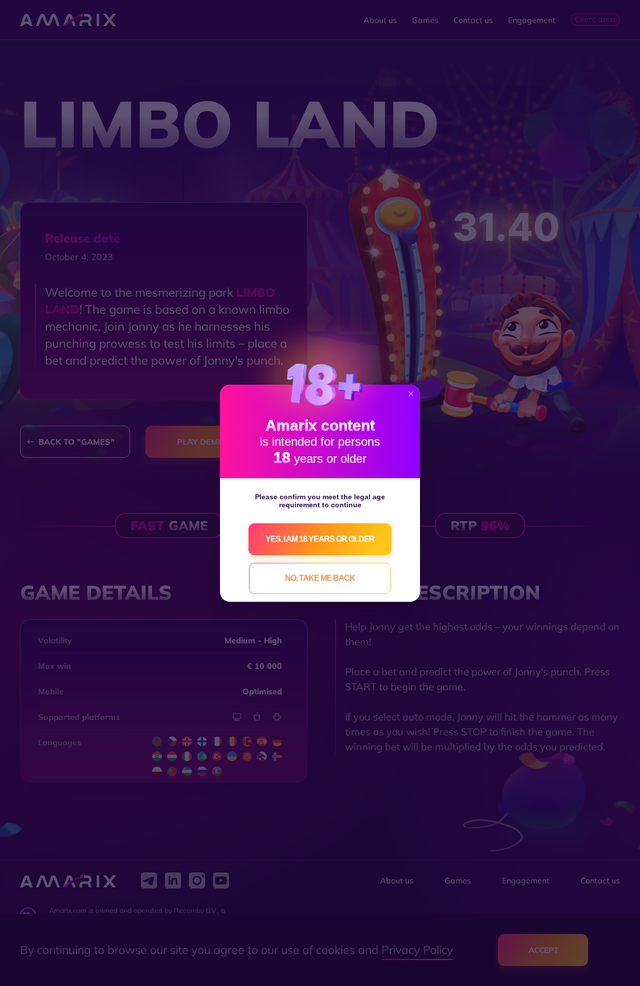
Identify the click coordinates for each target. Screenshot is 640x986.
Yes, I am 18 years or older (320, 539)
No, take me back (320, 578)
